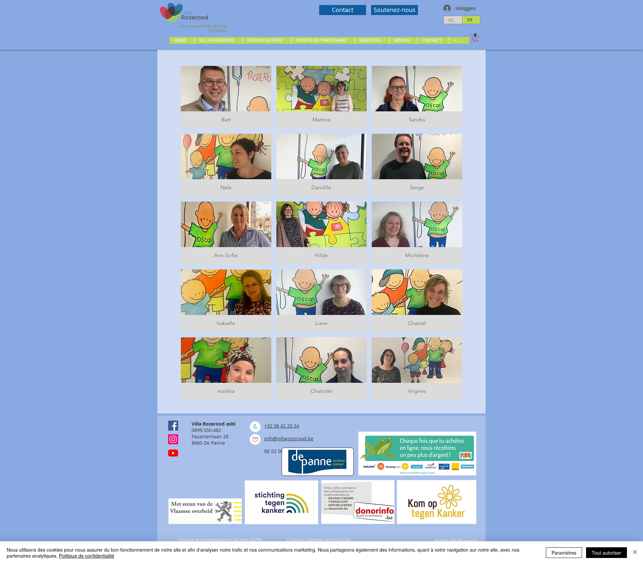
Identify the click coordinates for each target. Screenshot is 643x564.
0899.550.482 (206, 430)
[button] (218, 40)
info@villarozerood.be (288, 438)
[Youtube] (173, 453)
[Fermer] (635, 553)
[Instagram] (173, 439)
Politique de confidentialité (86, 555)
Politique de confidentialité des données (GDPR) (220, 539)
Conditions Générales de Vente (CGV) (319, 539)
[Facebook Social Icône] (173, 426)
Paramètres (564, 552)
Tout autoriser (606, 552)
